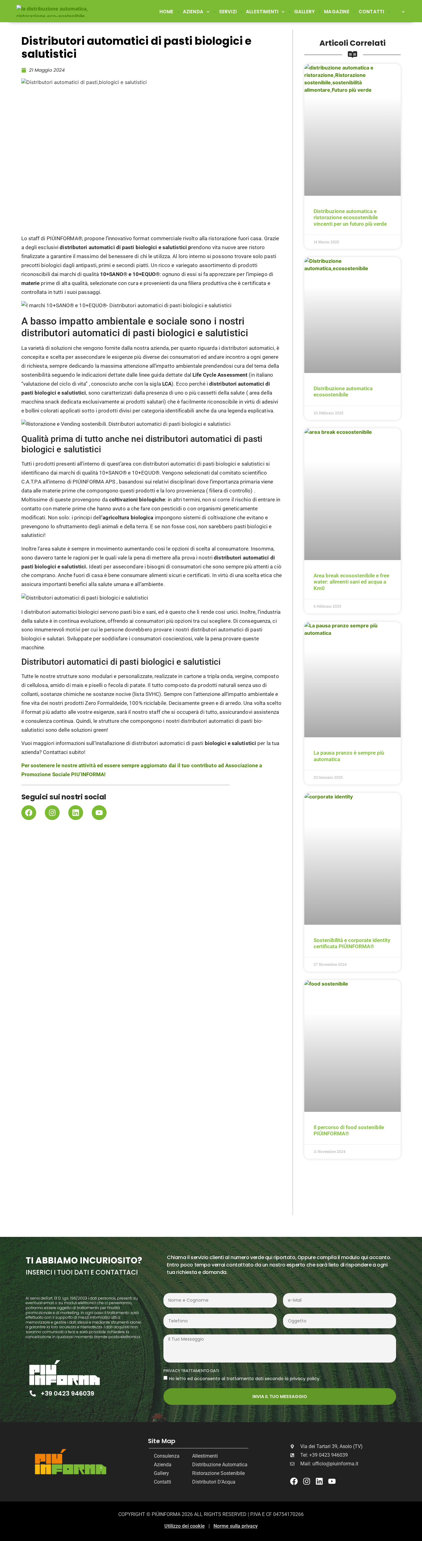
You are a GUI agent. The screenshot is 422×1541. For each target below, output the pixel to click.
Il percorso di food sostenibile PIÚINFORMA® (349, 1130)
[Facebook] (28, 812)
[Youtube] (99, 812)
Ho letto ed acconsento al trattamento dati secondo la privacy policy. (244, 1378)
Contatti (371, 11)
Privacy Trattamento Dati (191, 1371)
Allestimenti (262, 11)
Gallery (304, 11)
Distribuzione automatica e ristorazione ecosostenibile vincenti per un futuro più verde (350, 217)
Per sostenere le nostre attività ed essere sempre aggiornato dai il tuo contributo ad (123, 765)
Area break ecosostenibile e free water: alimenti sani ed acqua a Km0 (351, 581)
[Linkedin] (75, 812)
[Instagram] (52, 812)
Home (166, 11)
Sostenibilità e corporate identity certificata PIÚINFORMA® (352, 943)
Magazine (336, 11)
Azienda (193, 11)
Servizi (228, 11)
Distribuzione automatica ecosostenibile (343, 391)
